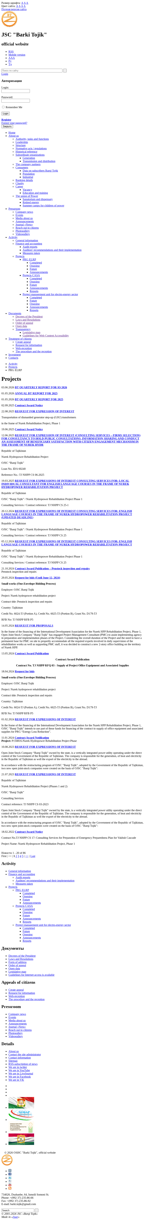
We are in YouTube (19, 1070)
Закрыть (7, 126)
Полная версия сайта (14, 9)
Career (19, 186)
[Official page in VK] (9, 1170)
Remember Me (14, 107)
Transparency (23, 329)
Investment (14, 354)
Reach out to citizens (27, 227)
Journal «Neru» (24, 224)
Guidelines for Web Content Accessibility (46, 335)
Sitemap (13, 1060)
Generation (29, 157)
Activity (13, 237)
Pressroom (14, 208)
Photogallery (23, 230)
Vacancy (27, 189)
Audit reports (30, 246)
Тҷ (10, 64)
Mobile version (16, 54)
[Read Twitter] (9, 1177)
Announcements (25, 221)
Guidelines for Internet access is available (31, 974)
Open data (21, 326)
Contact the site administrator (24, 1054)
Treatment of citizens (20, 338)
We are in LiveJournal (20, 1073)
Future (33, 268)
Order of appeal (24, 322)
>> (26, 856)
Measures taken (31, 253)
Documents (14, 313)
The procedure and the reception (34, 351)
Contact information (19, 1057)
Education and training (35, 192)
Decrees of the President (29, 316)
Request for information (29, 345)
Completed (36, 262)
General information (27, 240)
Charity (20, 183)
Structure (21, 145)
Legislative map (31, 332)
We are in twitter (17, 1067)
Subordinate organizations (30, 154)
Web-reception (24, 348)
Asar (15, 1216)
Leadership (22, 142)
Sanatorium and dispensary (38, 199)
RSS (11, 51)
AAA (11, 57)
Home (11, 132)
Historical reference (26, 151)
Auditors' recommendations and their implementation (52, 249)
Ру (9, 61)
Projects (20, 256)
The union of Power (27, 196)
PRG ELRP (29, 259)
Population (29, 173)
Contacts (13, 357)
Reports (34, 291)
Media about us (24, 218)
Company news (24, 211)
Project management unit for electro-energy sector (50, 294)
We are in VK (16, 1079)
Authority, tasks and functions (32, 138)
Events (19, 215)
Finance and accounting (29, 243)
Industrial (28, 176)
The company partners (28, 164)
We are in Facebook (19, 1076)
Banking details (24, 180)
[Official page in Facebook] (9, 1174)
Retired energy (31, 202)
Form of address (17, 962)
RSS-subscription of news (22, 1063)
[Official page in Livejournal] (9, 1181)
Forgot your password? (14, 122)
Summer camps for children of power (43, 205)
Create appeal (23, 341)
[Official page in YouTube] (9, 1185)
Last (32, 856)
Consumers (22, 167)
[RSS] (9, 1188)
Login (4, 73)
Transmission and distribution (39, 161)
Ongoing (35, 265)
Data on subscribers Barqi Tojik (40, 170)
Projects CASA (31, 275)
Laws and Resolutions (28, 319)
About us (13, 135)
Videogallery (23, 234)
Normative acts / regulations (31, 148)
